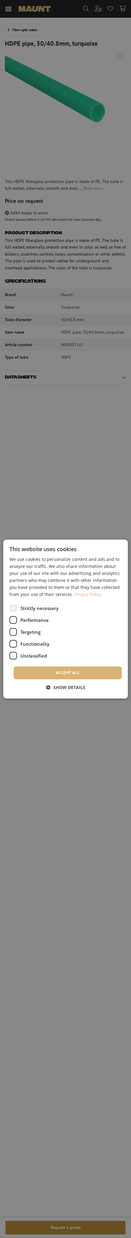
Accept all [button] (68, 673)
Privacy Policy (87, 594)
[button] (65, 687)
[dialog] (65, 619)
